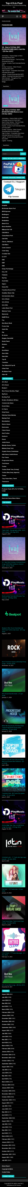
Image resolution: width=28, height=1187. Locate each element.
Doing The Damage (7, 269)
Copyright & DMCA (7, 1169)
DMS (3, 266)
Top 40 (4, 359)
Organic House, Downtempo (10, 451)
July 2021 (4, 1160)
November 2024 (6, 1057)
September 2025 (7, 1027)
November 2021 (6, 1148)
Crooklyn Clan (6, 253)
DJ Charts (5, 409)
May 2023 (4, 1112)
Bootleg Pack (6, 397)
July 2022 (4, 1124)
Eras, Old (4, 272)
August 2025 (5, 1030)
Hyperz (4, 284)
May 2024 (4, 1076)
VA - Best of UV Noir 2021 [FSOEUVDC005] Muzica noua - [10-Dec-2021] (14, 99)
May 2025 (4, 1039)
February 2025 (6, 1048)
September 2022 (7, 1118)
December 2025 (6, 1018)
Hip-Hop (4, 278)
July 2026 (4, 997)
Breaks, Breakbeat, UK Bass (10, 400)
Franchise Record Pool (8, 290)
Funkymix (4, 275)
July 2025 (4, 1033)
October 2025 (6, 1024)
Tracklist (5, 43)
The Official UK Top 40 (8, 365)
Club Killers (5, 244)
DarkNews (10, 1185)
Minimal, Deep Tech (7, 448)
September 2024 (7, 1063)
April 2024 (5, 1079)
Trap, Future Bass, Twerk (9, 478)
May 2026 (4, 1003)
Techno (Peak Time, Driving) (10, 469)
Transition (5, 362)
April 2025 (5, 1042)
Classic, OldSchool (7, 241)
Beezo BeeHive (6, 226)
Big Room (5, 394)
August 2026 (5, 994)
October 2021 (6, 1151)
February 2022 (6, 1139)
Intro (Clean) (5, 299)
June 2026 (5, 1000)
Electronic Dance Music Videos (11, 498)
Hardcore (5, 436)
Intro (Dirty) (5, 302)
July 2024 (4, 1069)
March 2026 (5, 1009)
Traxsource (5, 481)
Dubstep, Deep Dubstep (9, 415)
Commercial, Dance (7, 403)
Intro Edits (5, 305)
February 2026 (6, 1012)
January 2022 (6, 1142)
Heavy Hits (5, 287)
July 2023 (4, 1106)
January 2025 (6, 1051)
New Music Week (7, 323)
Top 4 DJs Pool (14, 3)
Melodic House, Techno (9, 445)
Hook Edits (5, 281)
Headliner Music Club (8, 293)
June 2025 (5, 1036)
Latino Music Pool (7, 308)
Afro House (5, 385)
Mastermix (5, 314)
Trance (4, 475)
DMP (3, 263)
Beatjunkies (5, 220)
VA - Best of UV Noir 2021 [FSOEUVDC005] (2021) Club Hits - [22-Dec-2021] (14, 36)
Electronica (5, 427)
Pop (3, 320)
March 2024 (5, 1082)
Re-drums (5, 335)
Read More (6, 86)
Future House (6, 430)
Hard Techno (5, 433)
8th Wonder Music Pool (9, 208)
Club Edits (5, 238)
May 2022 (4, 1130)
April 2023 (5, 1115)
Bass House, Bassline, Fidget (10, 391)
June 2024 (5, 1073)
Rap (3, 332)
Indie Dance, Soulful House (10, 454)
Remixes (4, 344)
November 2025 (6, 1021)
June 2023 (5, 1109)
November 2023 (6, 1094)
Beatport (4, 388)
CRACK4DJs (5, 232)
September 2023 (7, 1100)
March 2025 (5, 1045)
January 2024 (6, 1088)
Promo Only (5, 326)
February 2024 (6, 1085)
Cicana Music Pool (7, 235)
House (4, 439)
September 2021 (7, 1154)
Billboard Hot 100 (7, 229)
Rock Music (5, 350)
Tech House (5, 463)
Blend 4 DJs (5, 223)
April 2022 (5, 1133)
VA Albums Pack (6, 371)
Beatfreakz (5, 217)
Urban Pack (5, 368)
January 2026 (6, 1015)
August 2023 (5, 1103)
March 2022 (5, 1136)
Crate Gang (5, 250)
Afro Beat (5, 382)
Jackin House (6, 442)
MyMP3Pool (5, 317)
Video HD (4, 374)
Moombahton (6, 421)
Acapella (4, 205)
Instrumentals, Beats (8, 296)
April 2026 (5, 1006)
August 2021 (5, 1157)
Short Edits (5, 353)
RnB (3, 347)
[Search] (20, 16)
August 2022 (5, 1121)
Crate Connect (6, 247)
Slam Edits (5, 356)
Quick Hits (5, 329)
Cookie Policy (6, 1172)
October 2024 (6, 1060)
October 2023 (6, 1097)
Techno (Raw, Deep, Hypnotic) (10, 472)
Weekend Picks (24, 16)
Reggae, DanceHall (7, 338)
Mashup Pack (6, 418)
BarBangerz (5, 214)
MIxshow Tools (6, 311)
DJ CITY (4, 256)
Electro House (6, 424)
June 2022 (5, 1127)
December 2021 (6, 1145)
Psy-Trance (5, 457)
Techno (4, 466)
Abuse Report (6, 1166)
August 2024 (5, 1066)
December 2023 (6, 1091)
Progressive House (8, 460)
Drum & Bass (5, 406)
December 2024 (6, 1054)
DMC (3, 260)
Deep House (5, 412)
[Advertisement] (14, 11)
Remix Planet (6, 341)
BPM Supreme (6, 211)
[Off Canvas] (3, 16)
